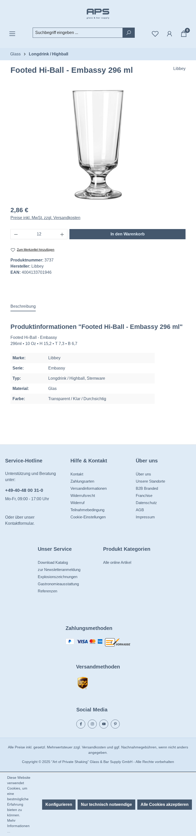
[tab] (23, 306)
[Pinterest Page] (115, 724)
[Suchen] (128, 33)
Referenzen (47, 591)
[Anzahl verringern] (15, 234)
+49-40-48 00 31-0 (24, 490)
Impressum (145, 517)
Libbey (179, 68)
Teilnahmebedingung (87, 510)
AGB (140, 510)
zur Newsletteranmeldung (59, 569)
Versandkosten (94, 747)
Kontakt (76, 474)
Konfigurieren (58, 804)
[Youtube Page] (103, 724)
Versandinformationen (88, 488)
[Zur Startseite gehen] (98, 13)
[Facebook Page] (80, 724)
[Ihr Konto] (169, 34)
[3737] (98, 145)
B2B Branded (147, 488)
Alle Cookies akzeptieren (165, 804)
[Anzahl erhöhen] (62, 234)
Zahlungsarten (82, 481)
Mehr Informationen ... (18, 825)
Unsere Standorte (150, 481)
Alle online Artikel (117, 562)
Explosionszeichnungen (57, 577)
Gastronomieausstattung (58, 584)
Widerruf (77, 502)
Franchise (144, 495)
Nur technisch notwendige (106, 804)
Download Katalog (53, 562)
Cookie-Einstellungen (88, 517)
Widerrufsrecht (82, 495)
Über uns (143, 474)
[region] (98, 145)
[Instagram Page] (92, 724)
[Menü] (12, 34)
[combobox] (78, 33)
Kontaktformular (19, 523)
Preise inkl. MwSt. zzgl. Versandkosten (45, 218)
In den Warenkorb (128, 234)
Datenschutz (146, 502)
